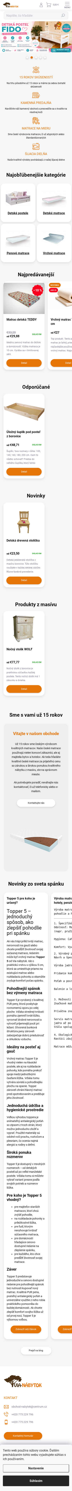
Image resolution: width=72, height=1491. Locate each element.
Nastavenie (36, 1468)
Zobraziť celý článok (26, 1329)
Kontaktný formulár (23, 1436)
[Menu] (67, 5)
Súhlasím (36, 1481)
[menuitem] (18, 213)
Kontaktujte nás (36, 803)
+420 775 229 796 (22, 1414)
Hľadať (63, 15)
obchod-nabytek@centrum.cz (29, 1406)
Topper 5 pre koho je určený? (21, 901)
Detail (24, 363)
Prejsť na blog (36, 1350)
